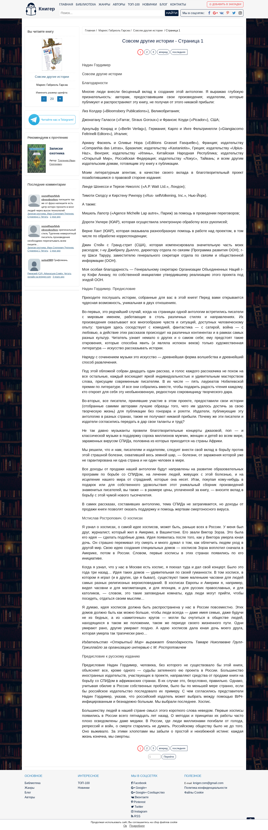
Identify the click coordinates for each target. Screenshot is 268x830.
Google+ (141, 787)
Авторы (119, 4)
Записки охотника (56, 151)
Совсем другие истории (52, 76)
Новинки (149, 4)
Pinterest (139, 802)
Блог (164, 4)
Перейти (169, 756)
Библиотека (86, 4)
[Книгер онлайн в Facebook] (209, 12)
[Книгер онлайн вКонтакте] (221, 12)
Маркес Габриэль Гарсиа (52, 84)
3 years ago (58, 277)
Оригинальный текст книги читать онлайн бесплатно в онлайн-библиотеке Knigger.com (155, 741)
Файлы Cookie (194, 792)
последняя (178, 52)
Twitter (138, 806)
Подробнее (137, 825)
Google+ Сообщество (150, 792)
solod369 (47, 260)
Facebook (139, 783)
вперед (163, 52)
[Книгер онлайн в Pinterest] (227, 12)
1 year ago (55, 217)
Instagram (140, 811)
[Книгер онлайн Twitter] (234, 12)
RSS (136, 816)
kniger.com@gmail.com (208, 783)
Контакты (178, 4)
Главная (66, 4)
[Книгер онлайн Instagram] (240, 12)
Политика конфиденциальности (205, 787)
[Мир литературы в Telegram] (52, 119)
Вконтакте (141, 797)
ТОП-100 (134, 4)
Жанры (104, 4)
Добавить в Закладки (226, 4)
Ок (125, 825)
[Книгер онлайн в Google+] (215, 12)
